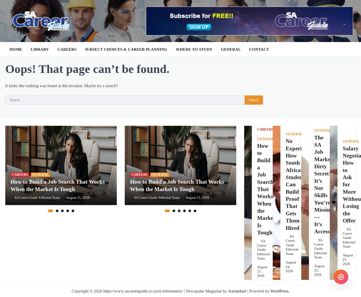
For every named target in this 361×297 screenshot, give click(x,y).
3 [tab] (62, 211)
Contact (259, 49)
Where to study (194, 49)
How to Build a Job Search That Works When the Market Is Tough (266, 189)
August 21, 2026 (78, 197)
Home (16, 49)
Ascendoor (237, 291)
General (231, 49)
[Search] (350, 49)
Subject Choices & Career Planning (126, 49)
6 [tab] (195, 211)
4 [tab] (67, 211)
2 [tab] (57, 211)
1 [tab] (50, 211)
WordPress (279, 291)
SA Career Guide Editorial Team (37, 197)
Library (40, 49)
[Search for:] (125, 100)
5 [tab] (73, 211)
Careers (66, 49)
